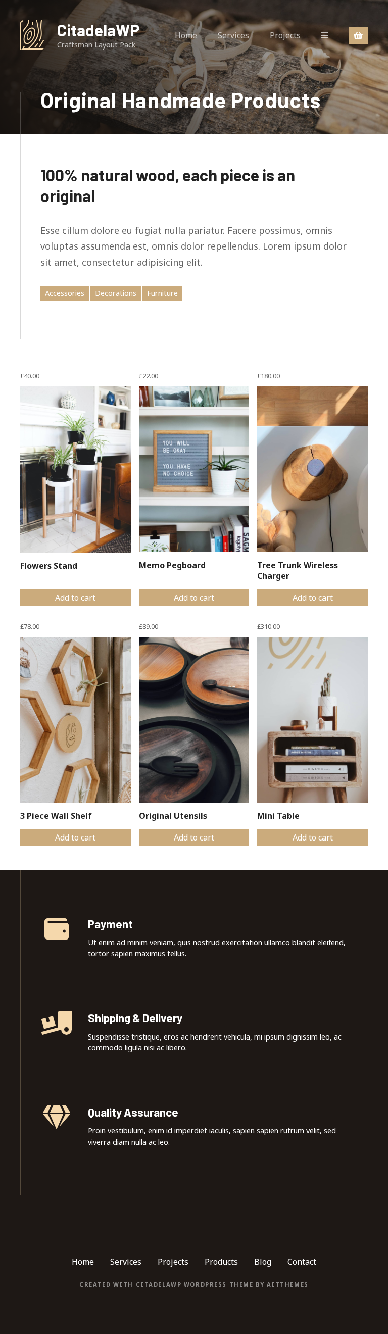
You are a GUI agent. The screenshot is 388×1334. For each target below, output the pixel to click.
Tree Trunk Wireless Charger (297, 570)
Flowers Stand (48, 565)
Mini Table (278, 815)
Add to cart (75, 597)
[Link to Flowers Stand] (75, 469)
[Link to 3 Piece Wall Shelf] (75, 720)
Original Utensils (173, 815)
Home (186, 35)
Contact (301, 1261)
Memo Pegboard (172, 565)
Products (221, 1261)
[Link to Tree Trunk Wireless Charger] (312, 469)
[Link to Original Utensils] (194, 720)
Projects (285, 35)
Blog (262, 1261)
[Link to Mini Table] (312, 720)
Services (233, 35)
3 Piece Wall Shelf (56, 815)
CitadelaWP (98, 29)
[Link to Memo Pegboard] (194, 469)
